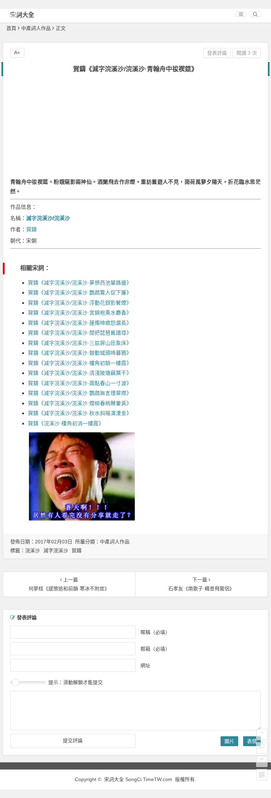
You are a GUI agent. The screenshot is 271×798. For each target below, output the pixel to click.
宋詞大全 (22, 15)
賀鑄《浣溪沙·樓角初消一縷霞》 (66, 423)
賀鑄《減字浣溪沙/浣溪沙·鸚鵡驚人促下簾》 (80, 293)
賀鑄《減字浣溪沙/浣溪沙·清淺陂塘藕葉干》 (80, 373)
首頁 (11, 28)
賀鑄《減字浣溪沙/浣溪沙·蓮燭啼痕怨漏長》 (80, 323)
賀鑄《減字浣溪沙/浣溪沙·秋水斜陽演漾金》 (80, 413)
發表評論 (217, 53)
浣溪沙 (62, 218)
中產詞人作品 (36, 28)
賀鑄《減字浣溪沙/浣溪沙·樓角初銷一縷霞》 (80, 363)
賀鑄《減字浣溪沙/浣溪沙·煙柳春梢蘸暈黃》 (80, 403)
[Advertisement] (135, 129)
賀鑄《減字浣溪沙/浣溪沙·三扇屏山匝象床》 (80, 343)
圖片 (229, 741)
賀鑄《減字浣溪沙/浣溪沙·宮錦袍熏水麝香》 (80, 313)
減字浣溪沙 (39, 218)
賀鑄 (31, 229)
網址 (145, 665)
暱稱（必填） (155, 632)
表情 (252, 741)
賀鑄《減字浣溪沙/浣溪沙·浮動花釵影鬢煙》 (80, 303)
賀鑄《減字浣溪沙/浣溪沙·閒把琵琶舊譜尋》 (80, 333)
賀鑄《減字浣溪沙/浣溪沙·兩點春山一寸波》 (80, 383)
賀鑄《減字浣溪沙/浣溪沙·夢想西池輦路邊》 (80, 283)
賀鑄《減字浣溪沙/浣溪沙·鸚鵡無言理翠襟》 (80, 393)
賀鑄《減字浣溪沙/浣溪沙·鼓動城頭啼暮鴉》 (80, 353)
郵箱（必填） (155, 649)
